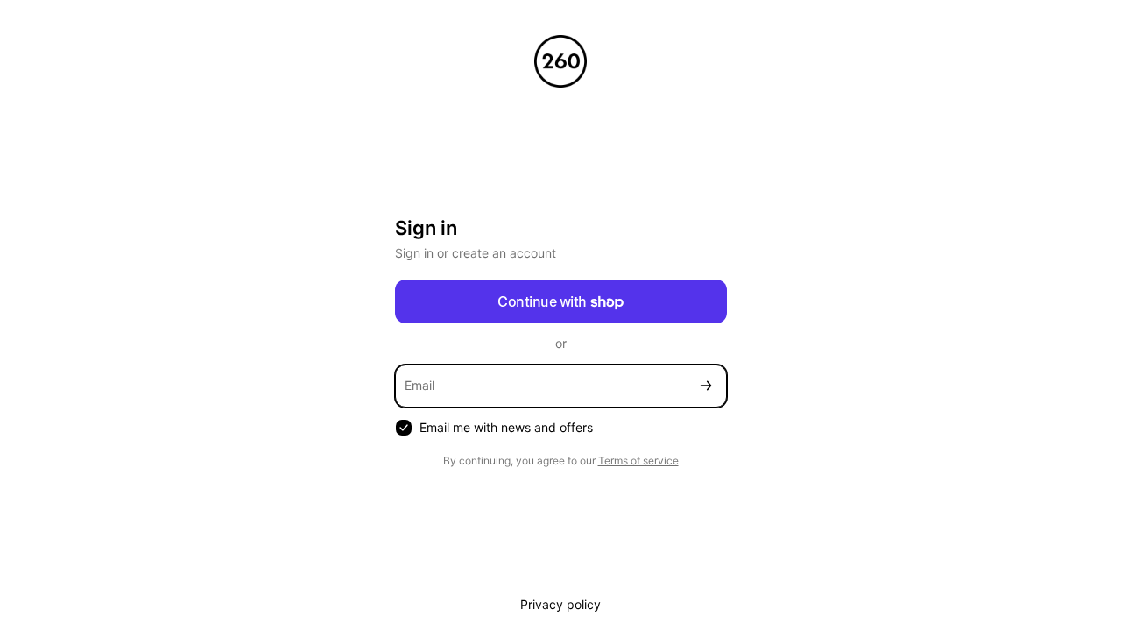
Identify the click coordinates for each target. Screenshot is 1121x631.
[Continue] (706, 386)
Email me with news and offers (506, 427)
